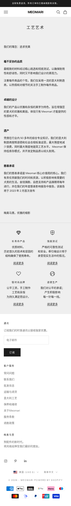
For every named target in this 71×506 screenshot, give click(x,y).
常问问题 (9, 373)
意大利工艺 (10, 398)
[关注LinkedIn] (25, 461)
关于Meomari (12, 410)
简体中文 (49, 472)
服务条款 (9, 416)
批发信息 (9, 385)
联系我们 (9, 379)
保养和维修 (10, 404)
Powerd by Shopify (48, 480)
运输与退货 (10, 392)
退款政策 (9, 423)
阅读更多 (18, 263)
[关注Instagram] (6, 461)
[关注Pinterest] (15, 461)
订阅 (12, 352)
